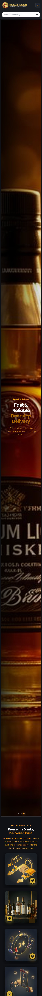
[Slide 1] (18, 813)
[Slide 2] (21, 813)
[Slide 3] (23, 813)
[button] (5, 418)
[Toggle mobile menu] (37, 5)
